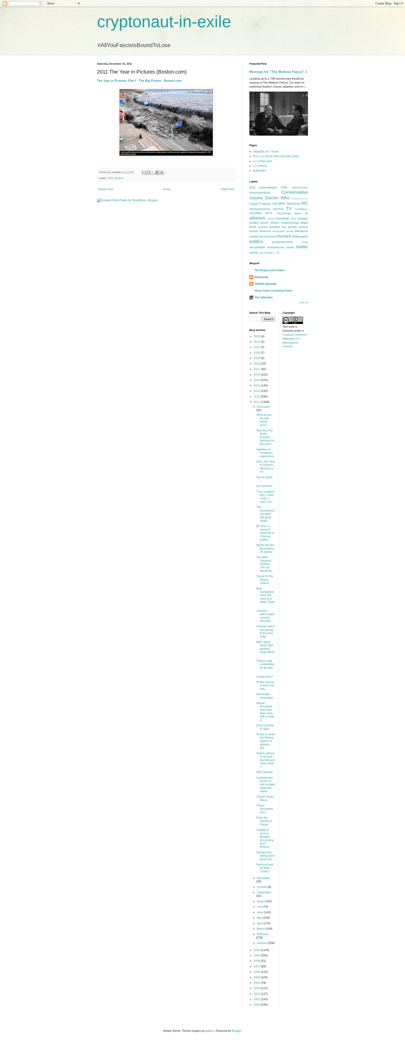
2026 (257, 336)
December (263, 407)
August (261, 901)
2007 (257, 966)
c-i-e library (260, 165)
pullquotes (259, 170)
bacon (271, 218)
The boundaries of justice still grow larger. (265, 513)
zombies (269, 252)
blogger (303, 218)
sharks (290, 247)
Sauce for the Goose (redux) (264, 580)
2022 (257, 341)
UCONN (255, 213)
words (253, 252)
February (262, 934)
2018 (257, 363)
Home (167, 189)
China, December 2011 (264, 809)
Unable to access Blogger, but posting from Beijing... (265, 838)
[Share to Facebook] (157, 172)
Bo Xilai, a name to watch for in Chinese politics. (265, 532)
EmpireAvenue (300, 198)
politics (256, 241)
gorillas (303, 227)
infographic (279, 231)
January (262, 943)
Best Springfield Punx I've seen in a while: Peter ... (265, 597)
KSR (274, 203)
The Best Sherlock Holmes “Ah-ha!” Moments (264, 564)
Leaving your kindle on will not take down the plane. (265, 784)
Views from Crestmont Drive (273, 290)
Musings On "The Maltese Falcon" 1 (278, 72)
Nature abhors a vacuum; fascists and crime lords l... (265, 760)
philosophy (300, 236)
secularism (257, 247)
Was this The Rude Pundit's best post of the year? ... (265, 437)
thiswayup (261, 277)
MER (281, 203)
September (264, 892)
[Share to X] (152, 172)
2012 (257, 396)
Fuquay (264, 203)
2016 (257, 374)
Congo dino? (264, 676)
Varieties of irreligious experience (265, 453)
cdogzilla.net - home (266, 151)
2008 (257, 960)
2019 (257, 358)
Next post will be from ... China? (264, 868)
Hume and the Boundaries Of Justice (265, 548)
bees (293, 218)
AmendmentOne (259, 192)
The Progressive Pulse (269, 270)
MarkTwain (293, 203)
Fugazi (253, 203)
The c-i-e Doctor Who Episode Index (276, 156)
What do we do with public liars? (263, 420)
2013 (257, 391)
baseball (282, 218)
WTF (269, 213)
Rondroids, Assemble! (264, 696)
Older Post (227, 189)
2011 (110, 178)
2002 (257, 993)
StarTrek (278, 209)
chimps (274, 222)
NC (304, 203)
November (263, 878)
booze (264, 222)
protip (305, 242)
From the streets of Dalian (263, 821)
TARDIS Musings (265, 284)
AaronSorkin (300, 187)
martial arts (256, 236)
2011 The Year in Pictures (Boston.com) (265, 466)
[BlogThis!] (148, 172)
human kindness (260, 231)
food (252, 227)
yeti (261, 252)
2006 (257, 971)
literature (301, 231)
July (260, 906)
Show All (304, 302)
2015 (257, 380)
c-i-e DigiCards (262, 161)
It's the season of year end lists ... (265, 685)
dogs (304, 222)
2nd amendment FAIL (268, 187)
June (260, 912)
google (292, 227)
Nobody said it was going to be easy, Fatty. (265, 631)
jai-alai (289, 231)
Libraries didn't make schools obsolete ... (265, 616)
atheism (257, 217)
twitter (302, 246)
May (260, 917)
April (260, 923)
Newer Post (105, 189)
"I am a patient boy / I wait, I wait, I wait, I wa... (265, 496)
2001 (257, 999)
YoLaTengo (284, 213)
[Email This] (144, 172)
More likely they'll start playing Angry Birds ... (265, 648)
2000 (257, 1004)
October (262, 887)
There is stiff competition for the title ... (265, 666)
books (253, 222)
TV (289, 208)
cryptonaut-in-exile (164, 21)
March (261, 928)
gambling (263, 227)
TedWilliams (301, 209)
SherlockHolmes (259, 209)
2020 (257, 352)
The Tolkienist (263, 297)
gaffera (209, 1031)
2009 (257, 955)
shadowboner (276, 247)
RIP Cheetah (264, 772)
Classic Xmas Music (265, 798)
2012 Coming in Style (265, 727)
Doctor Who (277, 197)
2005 (257, 977)
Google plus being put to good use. (265, 856)
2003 (257, 988)
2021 (257, 347)
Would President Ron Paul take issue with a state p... (265, 712)
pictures (119, 178)
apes (298, 213)
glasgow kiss (278, 227)
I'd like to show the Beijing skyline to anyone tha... (265, 741)
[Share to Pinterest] (161, 172)
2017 (257, 369)
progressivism (282, 242)
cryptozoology (290, 222)
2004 (257, 982)
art (306, 213)
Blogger (236, 1031)
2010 (257, 950)
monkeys (270, 236)
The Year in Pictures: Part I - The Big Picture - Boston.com (139, 80)
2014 (257, 385)
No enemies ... (265, 486)
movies (283, 236)
